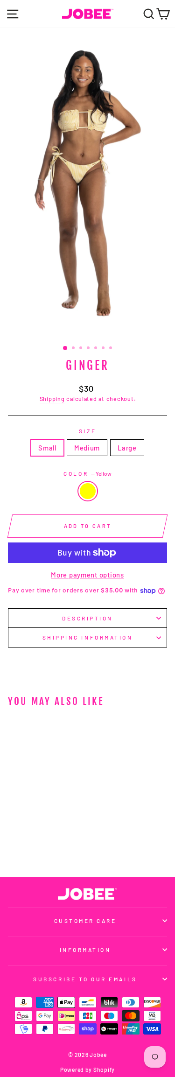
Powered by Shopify (87, 1069)
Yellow (87, 491)
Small (47, 447)
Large (127, 447)
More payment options (87, 574)
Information (85, 949)
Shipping (52, 398)
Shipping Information (87, 637)
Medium (87, 447)
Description (87, 618)
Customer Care (85, 920)
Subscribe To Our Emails (85, 979)
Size (87, 431)
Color (87, 473)
